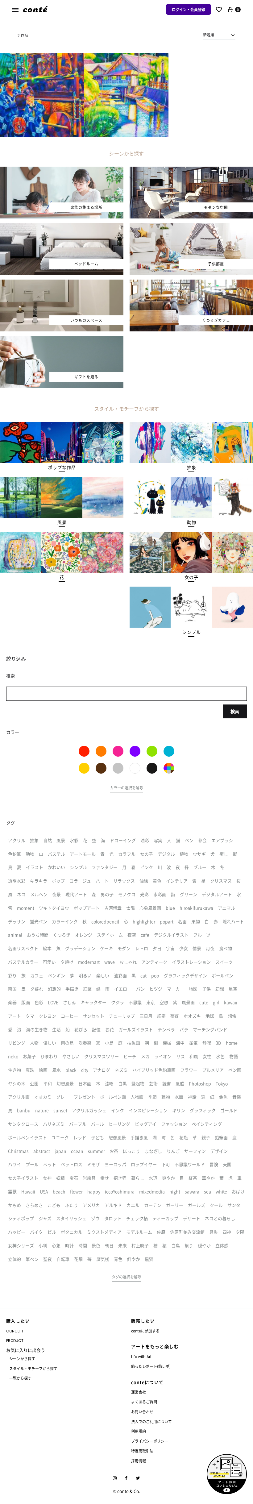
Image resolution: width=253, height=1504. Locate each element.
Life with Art (141, 1356)
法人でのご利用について (151, 1421)
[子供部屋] (191, 227)
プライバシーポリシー (149, 1441)
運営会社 (138, 1391)
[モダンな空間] (191, 170)
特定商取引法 (142, 1450)
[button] (62, 467)
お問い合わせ (142, 1411)
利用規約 (138, 1431)
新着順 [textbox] (208, 34)
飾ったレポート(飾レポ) (151, 1366)
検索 (234, 711)
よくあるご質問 (144, 1401)
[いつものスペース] (61, 283)
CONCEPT (14, 1331)
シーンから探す (22, 1358)
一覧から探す (20, 1378)
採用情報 (138, 1460)
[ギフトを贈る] (61, 339)
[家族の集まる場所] (61, 170)
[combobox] (219, 34)
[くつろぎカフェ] (191, 283)
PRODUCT (14, 1340)
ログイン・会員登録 (188, 9)
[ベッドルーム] (61, 227)
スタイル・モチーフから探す (33, 1368)
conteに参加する (145, 1330)
